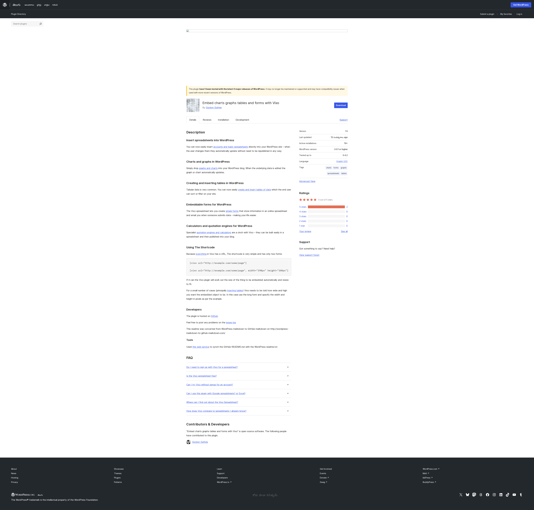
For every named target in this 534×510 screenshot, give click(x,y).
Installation (223, 119)
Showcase (119, 469)
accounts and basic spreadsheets (230, 146)
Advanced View (307, 181)
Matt (426, 473)
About (14, 469)
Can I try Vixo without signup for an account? (209, 384)
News (13, 473)
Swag (323, 482)
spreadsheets (333, 173)
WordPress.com (431, 469)
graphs (344, 168)
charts (328, 168)
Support (344, 119)
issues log (231, 322)
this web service (200, 346)
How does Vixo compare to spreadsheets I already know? (216, 411)
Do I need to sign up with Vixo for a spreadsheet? (212, 367)
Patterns (118, 482)
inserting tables (235, 290)
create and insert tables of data (254, 189)
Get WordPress (521, 5)
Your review (305, 231)
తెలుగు (40, 495)
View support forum (309, 255)
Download (341, 105)
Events (323, 473)
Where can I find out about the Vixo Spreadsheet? (212, 402)
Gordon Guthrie (214, 107)
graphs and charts (208, 168)
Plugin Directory (18, 14)
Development (242, 119)
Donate (324, 477)
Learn (219, 469)
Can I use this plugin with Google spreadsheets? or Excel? (215, 393)
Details (192, 119)
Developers (222, 477)
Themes (118, 473)
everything (201, 253)
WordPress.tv (224, 482)
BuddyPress (429, 482)
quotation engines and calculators (214, 232)
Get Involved (326, 469)
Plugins (117, 477)
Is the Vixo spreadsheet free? (201, 376)
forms (336, 168)
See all (344, 231)
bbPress (428, 477)
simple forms (232, 211)
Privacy (14, 482)
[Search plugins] (40, 24)
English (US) (342, 161)
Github (214, 316)
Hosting (14, 477)
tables (344, 173)
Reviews (207, 119)
